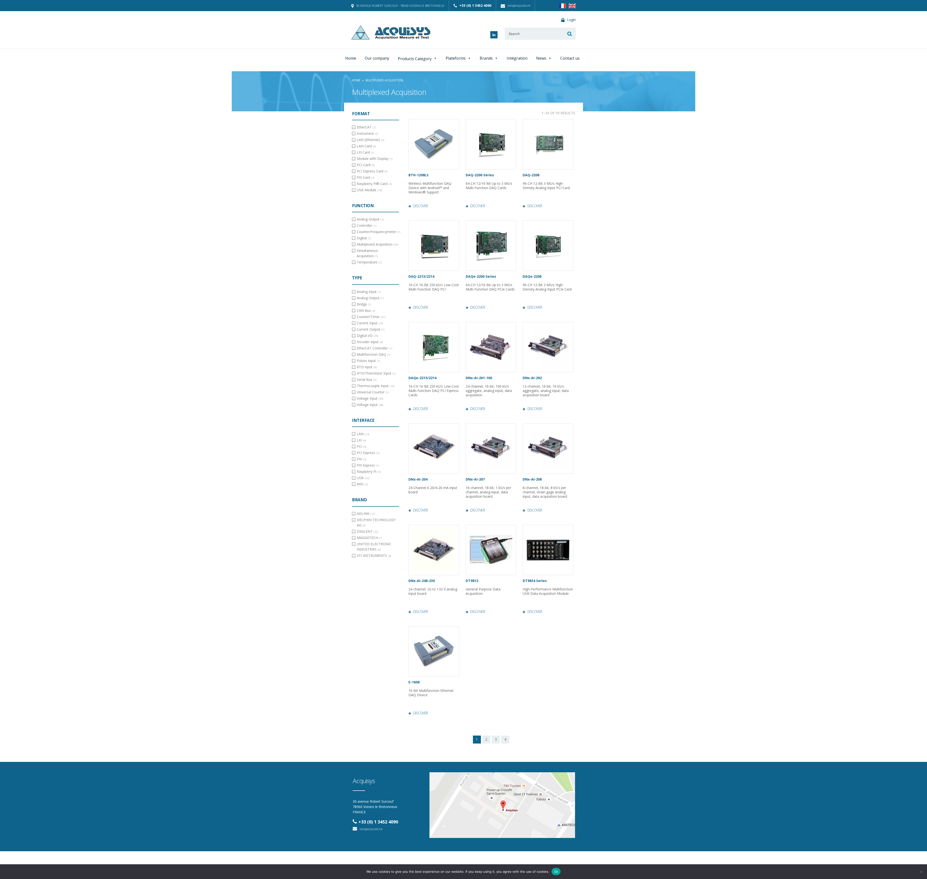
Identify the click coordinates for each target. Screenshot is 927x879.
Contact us (570, 58)
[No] (921, 871)
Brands (486, 58)
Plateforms (456, 58)
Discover (420, 206)
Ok (556, 871)
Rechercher (569, 34)
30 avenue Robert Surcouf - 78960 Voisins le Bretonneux (400, 6)
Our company (377, 58)
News (541, 58)
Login (571, 19)
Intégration (517, 58)
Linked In (494, 34)
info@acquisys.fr (518, 5)
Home (350, 58)
